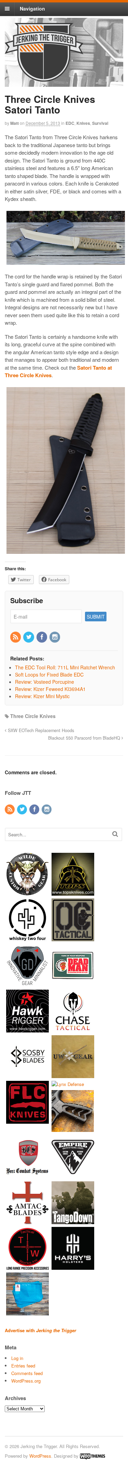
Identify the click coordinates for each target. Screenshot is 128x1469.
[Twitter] (29, 637)
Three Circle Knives (33, 716)
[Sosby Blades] (27, 1074)
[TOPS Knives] (73, 892)
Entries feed (23, 1365)
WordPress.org (26, 1380)
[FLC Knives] (27, 1120)
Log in (17, 1358)
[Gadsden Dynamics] (27, 983)
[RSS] (16, 637)
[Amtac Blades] (27, 1221)
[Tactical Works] (27, 1266)
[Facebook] (42, 637)
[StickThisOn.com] (73, 983)
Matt (14, 123)
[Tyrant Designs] (73, 1129)
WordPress (40, 1456)
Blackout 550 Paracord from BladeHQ (85, 738)
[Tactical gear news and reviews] (44, 77)
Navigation (32, 8)
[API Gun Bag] (27, 1312)
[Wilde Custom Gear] (27, 892)
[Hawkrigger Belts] (27, 1029)
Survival (100, 123)
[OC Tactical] (73, 937)
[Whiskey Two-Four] (27, 937)
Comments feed (27, 1373)
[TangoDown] (73, 1221)
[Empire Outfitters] (73, 1175)
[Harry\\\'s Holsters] (73, 1266)
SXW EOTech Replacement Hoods (40, 730)
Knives (83, 123)
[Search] (115, 833)
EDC (70, 123)
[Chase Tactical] (73, 1029)
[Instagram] (55, 637)
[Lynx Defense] (68, 1084)
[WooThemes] (92, 1456)
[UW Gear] (73, 1074)
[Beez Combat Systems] (27, 1175)
